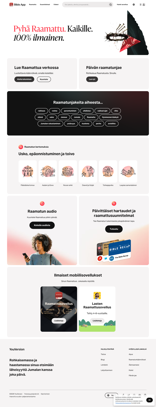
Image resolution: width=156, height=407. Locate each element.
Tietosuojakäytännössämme (123, 403)
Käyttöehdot (45, 394)
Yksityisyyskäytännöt (31, 394)
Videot (56, 4)
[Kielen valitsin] (133, 4)
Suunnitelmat (45, 4)
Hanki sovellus (122, 4)
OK (149, 400)
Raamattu (32, 4)
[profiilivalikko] (142, 4)
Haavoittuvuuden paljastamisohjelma (22, 396)
